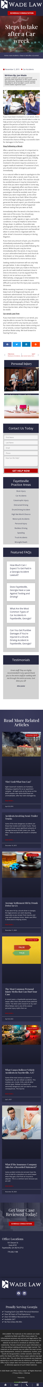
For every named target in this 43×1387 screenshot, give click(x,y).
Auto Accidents (14, 55)
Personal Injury (21, 364)
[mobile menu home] (5, 1385)
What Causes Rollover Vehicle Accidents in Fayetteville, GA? (20, 1071)
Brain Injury (21, 491)
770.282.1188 (13, 1252)
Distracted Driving (21, 505)
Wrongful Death (21, 542)
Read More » (9, 801)
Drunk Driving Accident (21, 509)
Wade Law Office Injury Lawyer (16, 1371)
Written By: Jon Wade (16, 75)
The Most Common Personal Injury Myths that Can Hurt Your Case (21, 991)
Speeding (21, 533)
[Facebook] (18, 1293)
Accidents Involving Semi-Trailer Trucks (21, 817)
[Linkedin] (24, 1293)
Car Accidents (21, 496)
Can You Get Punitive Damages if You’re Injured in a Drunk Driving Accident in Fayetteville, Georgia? (20, 637)
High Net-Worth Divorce (21, 514)
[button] (7, 344)
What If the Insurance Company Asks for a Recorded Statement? (21, 1165)
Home (6, 55)
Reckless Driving (21, 528)
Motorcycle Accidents (21, 519)
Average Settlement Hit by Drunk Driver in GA (21, 904)
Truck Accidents (21, 537)
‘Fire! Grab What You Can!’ (18, 781)
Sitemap (27, 1373)
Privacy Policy (18, 1373)
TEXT (16, 1385)
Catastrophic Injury (20, 500)
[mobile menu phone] (27, 1385)
